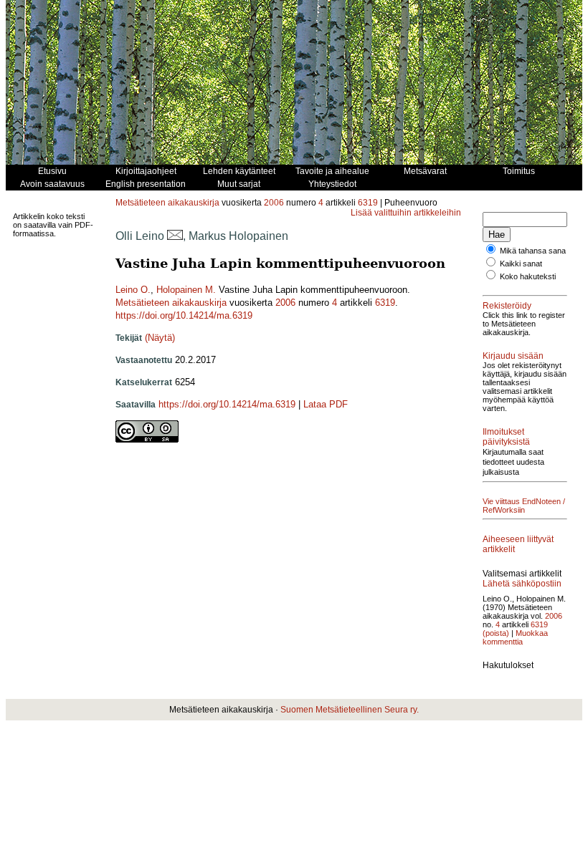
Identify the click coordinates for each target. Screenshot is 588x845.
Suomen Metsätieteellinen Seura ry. (349, 710)
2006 (274, 203)
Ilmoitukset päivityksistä (506, 437)
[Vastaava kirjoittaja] (175, 236)
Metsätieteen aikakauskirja (167, 203)
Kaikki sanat (521, 263)
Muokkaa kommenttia (515, 637)
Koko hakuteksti (528, 276)
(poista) (496, 633)
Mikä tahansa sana (533, 250)
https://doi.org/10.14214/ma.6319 (183, 315)
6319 (368, 203)
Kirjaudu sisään (513, 356)
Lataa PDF (325, 404)
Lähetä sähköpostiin (522, 584)
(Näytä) (160, 337)
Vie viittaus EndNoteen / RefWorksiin (524, 505)
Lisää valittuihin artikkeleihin (406, 213)
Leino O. (133, 289)
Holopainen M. (186, 289)
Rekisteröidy (507, 306)
